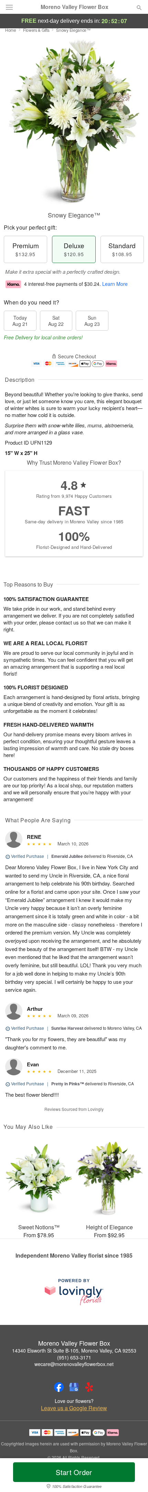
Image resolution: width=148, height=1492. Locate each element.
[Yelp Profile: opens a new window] (89, 1387)
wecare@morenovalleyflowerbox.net (74, 1363)
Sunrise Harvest (67, 1028)
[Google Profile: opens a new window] (74, 1387)
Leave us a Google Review (74, 1408)
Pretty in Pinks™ (67, 1084)
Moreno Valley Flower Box (74, 7)
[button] (133, 1476)
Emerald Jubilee (67, 856)
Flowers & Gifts (36, 30)
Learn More (115, 283)
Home (10, 30)
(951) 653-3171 (74, 1357)
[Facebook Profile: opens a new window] (59, 1387)
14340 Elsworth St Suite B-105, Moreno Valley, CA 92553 (74, 1350)
